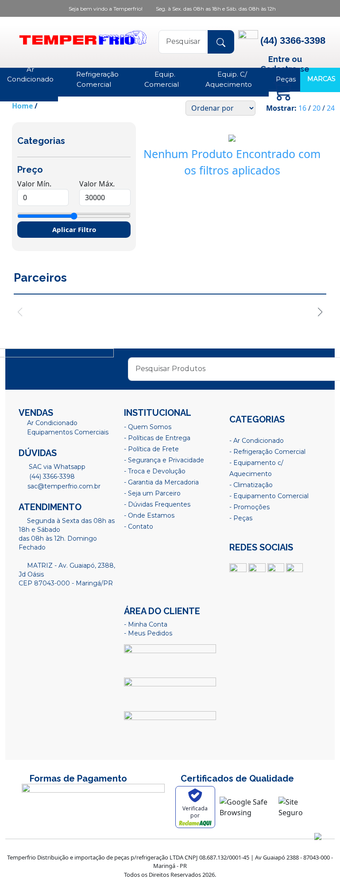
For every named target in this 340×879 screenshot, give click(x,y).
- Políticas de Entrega (157, 438)
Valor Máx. (97, 184)
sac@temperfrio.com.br (63, 486)
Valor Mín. (34, 184)
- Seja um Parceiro (152, 493)
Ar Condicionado (52, 423)
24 (331, 108)
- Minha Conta (145, 624)
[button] (320, 312)
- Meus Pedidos (148, 633)
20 (317, 108)
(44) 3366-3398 (51, 476)
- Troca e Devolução (154, 471)
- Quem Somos (147, 427)
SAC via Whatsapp (56, 467)
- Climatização (251, 485)
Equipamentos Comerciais (67, 432)
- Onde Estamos (149, 515)
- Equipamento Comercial (269, 496)
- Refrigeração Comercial (267, 452)
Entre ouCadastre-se (284, 64)
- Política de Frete (151, 449)
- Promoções (249, 507)
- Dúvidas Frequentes (157, 504)
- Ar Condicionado (256, 441)
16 (302, 108)
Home (22, 106)
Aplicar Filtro (74, 229)
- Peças (240, 518)
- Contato (138, 526)
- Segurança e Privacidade (164, 460)
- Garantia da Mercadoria (161, 482)
